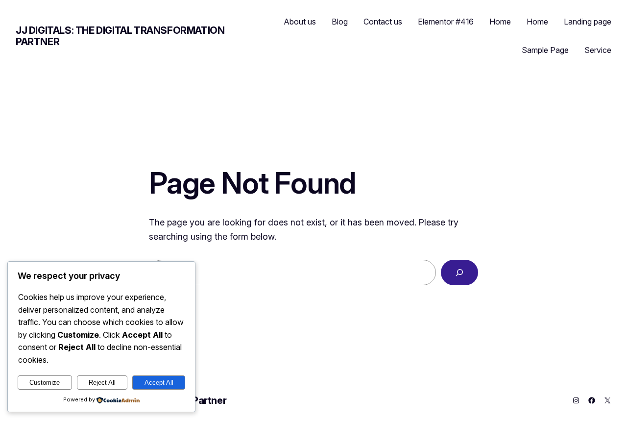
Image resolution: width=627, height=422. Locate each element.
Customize (44, 382)
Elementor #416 (446, 21)
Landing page (587, 21)
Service (597, 50)
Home (500, 21)
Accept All (159, 382)
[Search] (459, 272)
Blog (340, 21)
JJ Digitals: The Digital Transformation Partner (120, 36)
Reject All (102, 382)
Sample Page (545, 50)
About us (300, 21)
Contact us (382, 21)
